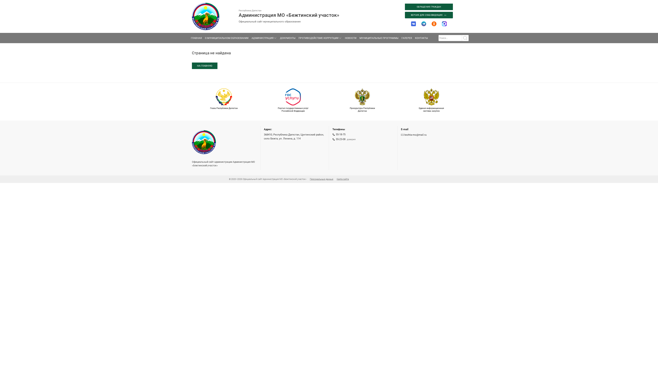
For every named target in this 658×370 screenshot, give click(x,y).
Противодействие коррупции (318, 38)
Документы (288, 38)
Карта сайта (343, 179)
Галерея (406, 38)
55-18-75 (340, 134)
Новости (351, 38)
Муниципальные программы (379, 38)
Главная (196, 38)
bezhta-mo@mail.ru (415, 134)
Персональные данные (321, 179)
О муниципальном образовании (227, 38)
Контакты (421, 38)
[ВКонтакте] (413, 24)
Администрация (262, 38)
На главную (204, 65)
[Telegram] (424, 24)
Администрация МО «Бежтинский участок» (289, 15)
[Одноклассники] (434, 24)
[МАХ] (444, 24)
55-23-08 (340, 139)
